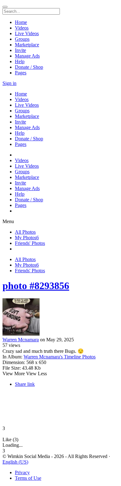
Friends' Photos (30, 243)
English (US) (15, 462)
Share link (25, 384)
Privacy (22, 472)
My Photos (27, 237)
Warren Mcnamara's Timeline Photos (60, 356)
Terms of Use (28, 478)
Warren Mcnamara (20, 339)
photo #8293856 (35, 285)
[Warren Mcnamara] (60, 317)
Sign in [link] (9, 83)
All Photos (25, 232)
